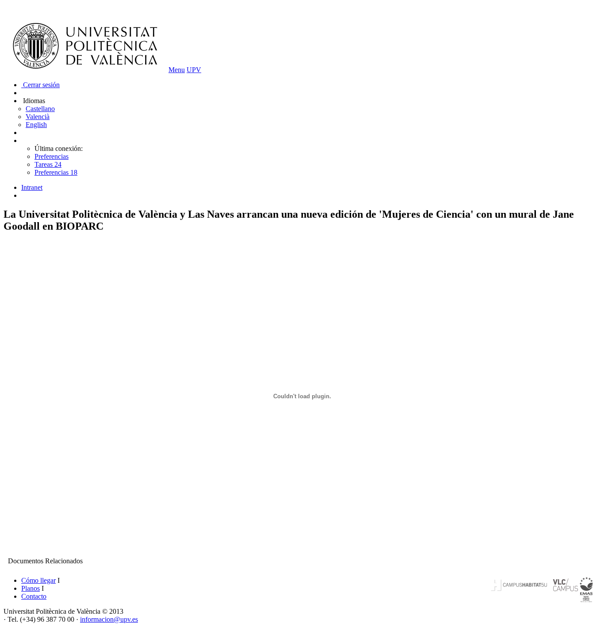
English (36, 124)
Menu (176, 69)
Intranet (31, 187)
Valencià (38, 116)
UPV (194, 69)
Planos (30, 588)
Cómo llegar (38, 580)
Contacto (33, 596)
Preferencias (51, 156)
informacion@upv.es (109, 619)
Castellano (40, 108)
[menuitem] (310, 188)
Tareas (47, 164)
